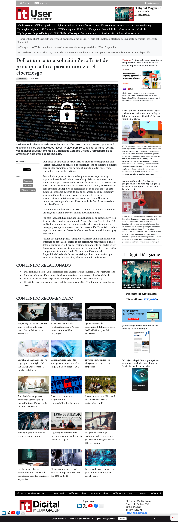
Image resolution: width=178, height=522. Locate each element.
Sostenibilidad (109, 29)
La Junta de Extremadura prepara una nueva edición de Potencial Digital (66, 436)
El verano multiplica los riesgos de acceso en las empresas (97, 363)
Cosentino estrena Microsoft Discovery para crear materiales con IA (100, 400)
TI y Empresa (24, 33)
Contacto (142, 493)
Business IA (108, 33)
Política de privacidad (123, 493)
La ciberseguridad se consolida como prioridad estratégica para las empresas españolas (33, 474)
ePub (154, 299)
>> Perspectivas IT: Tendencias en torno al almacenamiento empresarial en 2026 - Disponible (66, 47)
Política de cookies (77, 493)
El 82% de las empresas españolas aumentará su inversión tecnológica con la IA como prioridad (32, 401)
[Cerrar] (155, 518)
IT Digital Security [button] (63, 25)
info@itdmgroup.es (136, 512)
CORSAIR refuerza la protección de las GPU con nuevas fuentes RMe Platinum (65, 328)
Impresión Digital (42, 33)
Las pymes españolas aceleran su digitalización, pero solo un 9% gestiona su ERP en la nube (99, 438)
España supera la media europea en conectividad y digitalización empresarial (65, 363)
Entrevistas (123, 25)
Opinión (35, 29)
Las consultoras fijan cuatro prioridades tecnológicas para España (99, 473)
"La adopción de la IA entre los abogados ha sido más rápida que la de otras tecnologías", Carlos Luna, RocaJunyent (141, 185)
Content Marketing (141, 25)
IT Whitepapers (66, 29)
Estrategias (23, 29)
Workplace (94, 29)
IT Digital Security (28, 190)
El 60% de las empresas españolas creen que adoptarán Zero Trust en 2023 (63, 278)
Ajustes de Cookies (99, 493)
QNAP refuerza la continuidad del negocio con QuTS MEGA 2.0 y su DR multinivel (100, 328)
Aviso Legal (59, 493)
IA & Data (82, 29)
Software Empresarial (127, 33)
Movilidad (142, 29)
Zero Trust (28, 186)
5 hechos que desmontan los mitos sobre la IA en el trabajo (140, 327)
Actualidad (28, 181)
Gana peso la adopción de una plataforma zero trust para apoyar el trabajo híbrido (67, 275)
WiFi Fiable (60, 33)
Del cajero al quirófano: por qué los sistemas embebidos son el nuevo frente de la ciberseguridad (140, 363)
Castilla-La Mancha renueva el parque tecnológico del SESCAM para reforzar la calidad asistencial (32, 365)
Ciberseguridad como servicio (84, 33)
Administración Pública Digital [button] (33, 25)
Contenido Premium (104, 25)
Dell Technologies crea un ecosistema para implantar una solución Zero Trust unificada (69, 272)
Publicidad (156, 493)
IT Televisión (49, 29)
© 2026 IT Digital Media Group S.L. (32, 493)
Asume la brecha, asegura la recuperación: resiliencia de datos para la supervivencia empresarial (142, 62)
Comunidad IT (83, 25)
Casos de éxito (126, 29)
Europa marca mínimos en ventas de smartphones (31, 434)
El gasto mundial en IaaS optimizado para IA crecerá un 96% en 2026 (65, 473)
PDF (146, 299)
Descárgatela (142, 15)
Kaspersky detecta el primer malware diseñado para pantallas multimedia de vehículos (32, 328)
